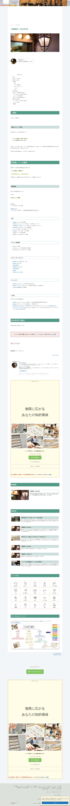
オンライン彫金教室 (33, 786)
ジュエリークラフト (22, 362)
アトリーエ (40, 786)
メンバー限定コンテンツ (20, 350)
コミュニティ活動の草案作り (18, 95)
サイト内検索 (15, 786)
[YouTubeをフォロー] (30, 374)
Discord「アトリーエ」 (17, 285)
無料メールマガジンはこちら (35, 671)
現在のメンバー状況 (16, 78)
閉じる (55, 802)
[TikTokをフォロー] (32, 374)
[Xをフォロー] (22, 374)
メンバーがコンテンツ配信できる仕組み (20, 94)
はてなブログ (15, 249)
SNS (14, 83)
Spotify (14, 270)
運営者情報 (19, 787)
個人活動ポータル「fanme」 (18, 305)
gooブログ (13, 204)
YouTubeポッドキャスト (18, 266)
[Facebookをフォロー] (25, 374)
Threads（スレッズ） (17, 223)
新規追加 (14, 81)
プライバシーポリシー (53, 799)
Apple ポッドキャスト (17, 263)
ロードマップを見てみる (15, 622)
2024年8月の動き (15, 91)
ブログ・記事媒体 (17, 84)
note (14, 246)
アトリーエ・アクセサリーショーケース (50, 786)
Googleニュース (14, 208)
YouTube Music (16, 268)
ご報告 (13, 76)
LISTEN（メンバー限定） (18, 272)
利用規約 (48, 787)
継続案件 (14, 103)
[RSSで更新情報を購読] (48, 374)
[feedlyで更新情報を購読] (45, 374)
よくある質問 (53, 787)
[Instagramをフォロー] (27, 374)
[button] (15, 343)
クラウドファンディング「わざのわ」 (20, 307)
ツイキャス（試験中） (17, 287)
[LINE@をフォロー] (40, 374)
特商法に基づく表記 (42, 787)
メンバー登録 (53, 334)
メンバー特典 (26, 786)
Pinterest (14, 230)
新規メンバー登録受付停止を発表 (18, 92)
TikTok (14, 234)
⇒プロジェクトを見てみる (20, 309)
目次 (18, 74)
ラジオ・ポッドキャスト (18, 86)
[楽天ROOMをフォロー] (43, 374)
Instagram (15, 222)
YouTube (14, 232)
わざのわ (59, 786)
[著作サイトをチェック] (20, 374)
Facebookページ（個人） (18, 225)
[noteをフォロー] (35, 374)
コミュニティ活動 (16, 102)
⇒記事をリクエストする (57, 654)
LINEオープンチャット (17, 283)
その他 (15, 89)
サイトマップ (21, 786)
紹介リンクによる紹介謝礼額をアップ (19, 97)
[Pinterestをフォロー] (37, 374)
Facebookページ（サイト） (18, 227)
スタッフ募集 (59, 787)
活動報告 (13, 350)
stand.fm (14, 261)
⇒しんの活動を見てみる (51, 305)
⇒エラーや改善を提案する (57, 653)
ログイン (43, 334)
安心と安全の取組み (25, 787)
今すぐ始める (35, 457)
